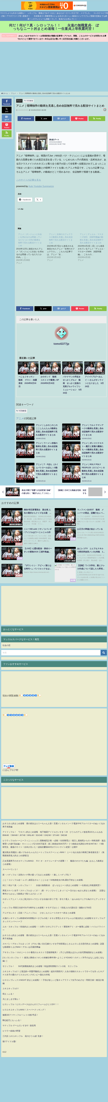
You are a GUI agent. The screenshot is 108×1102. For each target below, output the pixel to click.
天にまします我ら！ (11, 999)
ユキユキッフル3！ (11, 988)
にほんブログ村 (10, 770)
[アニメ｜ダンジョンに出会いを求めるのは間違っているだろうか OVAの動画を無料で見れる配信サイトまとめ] (31, 248)
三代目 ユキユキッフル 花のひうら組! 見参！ (23, 1036)
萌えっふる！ (8, 994)
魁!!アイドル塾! (9, 1041)
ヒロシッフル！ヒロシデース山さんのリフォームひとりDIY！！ (31, 1004)
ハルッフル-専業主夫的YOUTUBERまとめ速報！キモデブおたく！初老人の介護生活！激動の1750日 (47, 908)
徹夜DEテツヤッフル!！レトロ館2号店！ (20, 1015)
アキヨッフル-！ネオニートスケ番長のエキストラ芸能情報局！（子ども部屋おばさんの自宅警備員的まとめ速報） (53, 952)
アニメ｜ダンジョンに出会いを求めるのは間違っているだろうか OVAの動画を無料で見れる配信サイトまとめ (30, 239)
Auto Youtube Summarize (41, 186)
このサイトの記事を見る (28, 180)
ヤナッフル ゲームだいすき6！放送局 (19, 1025)
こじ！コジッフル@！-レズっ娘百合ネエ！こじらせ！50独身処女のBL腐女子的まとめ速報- (43, 880)
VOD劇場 (29, 101)
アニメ (19, 100)
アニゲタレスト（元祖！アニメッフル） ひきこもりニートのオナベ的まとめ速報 (39, 913)
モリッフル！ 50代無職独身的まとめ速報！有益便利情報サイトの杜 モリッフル (40, 966)
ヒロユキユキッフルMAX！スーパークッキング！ (24, 1010)
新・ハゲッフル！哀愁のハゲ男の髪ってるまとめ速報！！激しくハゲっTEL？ (37, 875)
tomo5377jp (61, 343)
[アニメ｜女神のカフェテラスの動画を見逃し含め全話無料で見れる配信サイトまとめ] (62, 246)
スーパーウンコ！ (10, 869)
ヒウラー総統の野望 (11, 1031)
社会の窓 (6, 645)
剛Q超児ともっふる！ (12, 1020)
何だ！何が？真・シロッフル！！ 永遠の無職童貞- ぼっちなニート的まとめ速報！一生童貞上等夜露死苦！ (52, 885)
